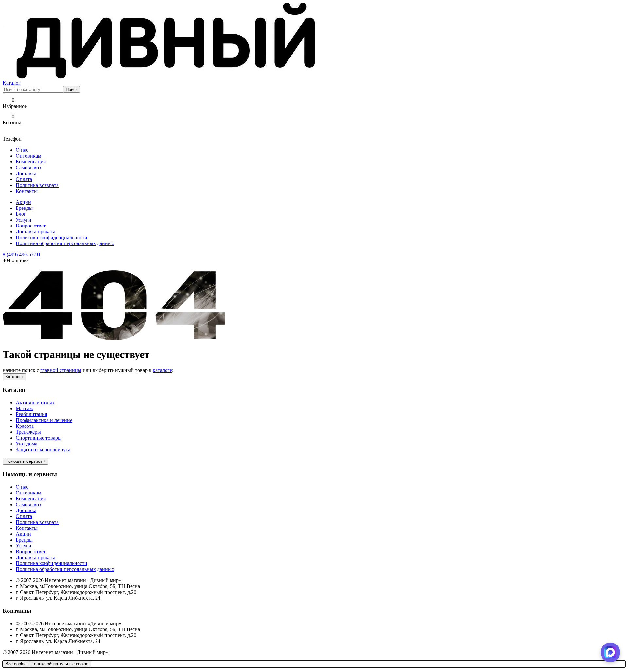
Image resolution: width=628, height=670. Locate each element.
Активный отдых (35, 402)
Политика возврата (37, 185)
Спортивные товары (38, 438)
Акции (23, 202)
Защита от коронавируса (43, 449)
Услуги (23, 220)
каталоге (162, 370)
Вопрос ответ (31, 225)
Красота (25, 426)
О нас (22, 150)
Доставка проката (35, 231)
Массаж (24, 408)
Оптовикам (28, 156)
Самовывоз (28, 167)
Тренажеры (28, 432)
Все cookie (15, 664)
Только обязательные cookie (60, 664)
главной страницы (60, 370)
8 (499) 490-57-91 (22, 254)
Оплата (24, 179)
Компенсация (31, 161)
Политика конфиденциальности (51, 237)
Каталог (12, 83)
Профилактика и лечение (44, 420)
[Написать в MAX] (610, 652)
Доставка (26, 173)
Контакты (27, 191)
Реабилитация (31, 414)
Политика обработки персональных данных (65, 243)
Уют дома (26, 443)
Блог (21, 214)
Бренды (24, 208)
